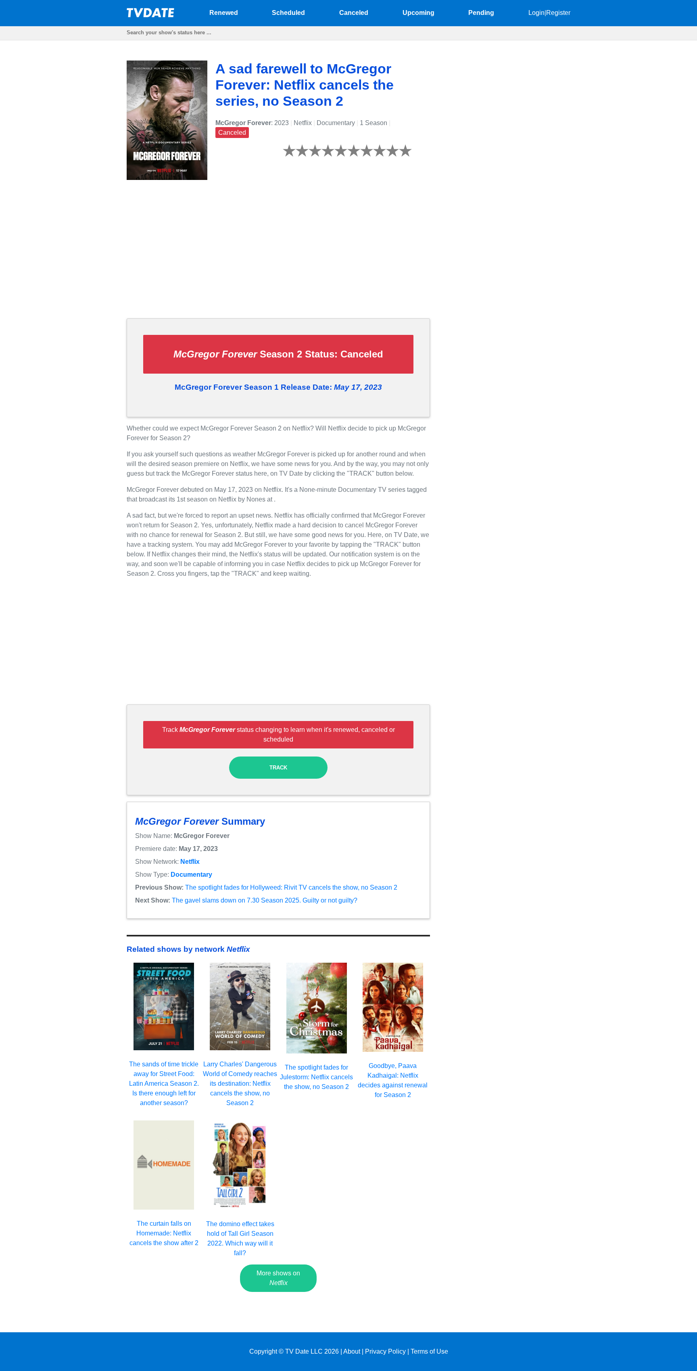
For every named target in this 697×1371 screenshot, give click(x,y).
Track (278, 768)
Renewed (223, 12)
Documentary (191, 874)
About (351, 1351)
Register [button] (558, 12)
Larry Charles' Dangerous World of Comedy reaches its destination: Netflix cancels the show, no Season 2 (240, 1083)
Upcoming (418, 12)
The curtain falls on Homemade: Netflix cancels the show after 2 (163, 1233)
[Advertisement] (278, 255)
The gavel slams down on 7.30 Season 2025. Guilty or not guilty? (264, 900)
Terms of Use (429, 1351)
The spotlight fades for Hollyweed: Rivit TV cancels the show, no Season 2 (291, 887)
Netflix (190, 861)
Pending (481, 12)
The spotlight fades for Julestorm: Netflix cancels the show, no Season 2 (316, 1077)
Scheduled (288, 12)
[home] (151, 15)
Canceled (353, 12)
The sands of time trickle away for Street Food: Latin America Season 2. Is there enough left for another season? (164, 1083)
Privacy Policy (385, 1351)
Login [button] (536, 12)
